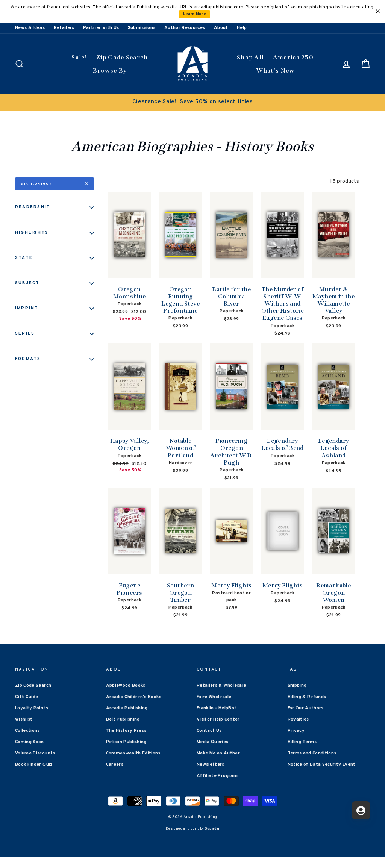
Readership (32, 207)
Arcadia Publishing (127, 708)
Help (242, 28)
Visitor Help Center (218, 719)
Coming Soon (29, 742)
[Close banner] (377, 11)
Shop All (250, 57)
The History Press (126, 731)
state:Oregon (36, 184)
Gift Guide (26, 697)
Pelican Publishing (126, 742)
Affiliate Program (217, 776)
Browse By (110, 70)
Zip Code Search (122, 57)
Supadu (212, 828)
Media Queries (213, 742)
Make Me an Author (218, 753)
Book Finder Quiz (34, 765)
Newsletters (210, 765)
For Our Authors (306, 708)
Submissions (142, 28)
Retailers (64, 28)
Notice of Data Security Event (322, 765)
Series (25, 333)
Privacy (296, 731)
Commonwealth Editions (133, 753)
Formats (28, 359)
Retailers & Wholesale (221, 686)
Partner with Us (101, 28)
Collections (27, 731)
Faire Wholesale (214, 697)
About (221, 28)
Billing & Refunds (307, 697)
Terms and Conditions (312, 753)
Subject (27, 283)
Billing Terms (302, 742)
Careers (114, 765)
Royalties (298, 719)
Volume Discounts (35, 753)
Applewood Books (126, 686)
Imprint (27, 308)
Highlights (32, 232)
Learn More (194, 14)
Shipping (297, 686)
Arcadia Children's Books (133, 697)
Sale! (79, 57)
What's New (275, 70)
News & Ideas (30, 28)
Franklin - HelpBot (216, 708)
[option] (192, 102)
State (24, 257)
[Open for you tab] (361, 810)
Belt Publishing (123, 719)
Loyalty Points (31, 708)
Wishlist (24, 719)
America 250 (293, 57)
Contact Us (209, 731)
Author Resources (184, 28)
